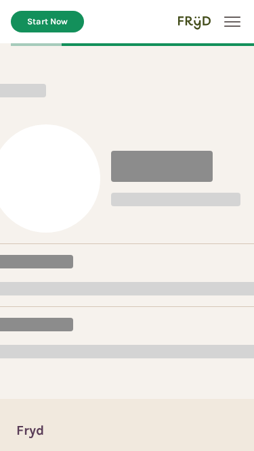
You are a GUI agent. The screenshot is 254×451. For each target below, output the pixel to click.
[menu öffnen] (232, 21)
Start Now (47, 21)
